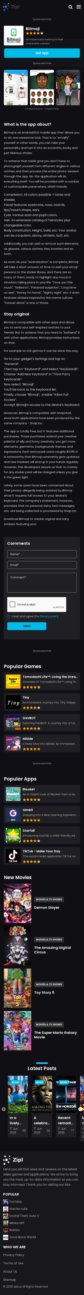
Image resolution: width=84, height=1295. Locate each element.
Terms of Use (13, 1263)
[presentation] (4, 1109)
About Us (10, 1271)
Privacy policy (49, 616)
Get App (42, 53)
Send (27, 626)
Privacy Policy (13, 1255)
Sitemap (9, 1279)
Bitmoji (33, 28)
